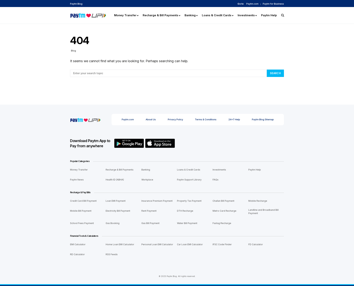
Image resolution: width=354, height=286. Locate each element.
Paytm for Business (273, 4)
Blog (73, 50)
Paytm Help (254, 169)
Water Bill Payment (187, 223)
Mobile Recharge (257, 200)
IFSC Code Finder (222, 244)
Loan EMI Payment (116, 200)
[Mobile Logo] (88, 15)
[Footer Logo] (85, 119)
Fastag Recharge (222, 223)
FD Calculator (255, 244)
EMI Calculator (78, 244)
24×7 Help (234, 119)
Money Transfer (79, 169)
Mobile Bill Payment (80, 210)
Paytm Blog (76, 4)
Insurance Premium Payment (157, 200)
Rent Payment (149, 210)
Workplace (147, 179)
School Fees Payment (82, 223)
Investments (219, 169)
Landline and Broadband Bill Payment (263, 212)
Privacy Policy (175, 119)
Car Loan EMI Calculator (190, 244)
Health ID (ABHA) (115, 179)
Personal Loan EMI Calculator (157, 244)
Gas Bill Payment (150, 223)
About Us (151, 119)
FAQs (215, 179)
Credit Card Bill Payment (83, 200)
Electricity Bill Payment (118, 210)
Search (275, 73)
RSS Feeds (112, 254)
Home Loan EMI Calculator (120, 244)
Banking (145, 169)
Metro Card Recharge (224, 210)
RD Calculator (77, 254)
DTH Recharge (185, 210)
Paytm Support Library (189, 179)
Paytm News (77, 179)
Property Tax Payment (189, 200)
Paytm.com (252, 4)
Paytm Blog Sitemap (263, 119)
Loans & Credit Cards (188, 169)
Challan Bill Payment (223, 200)
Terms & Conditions (205, 119)
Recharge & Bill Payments (119, 169)
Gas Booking (112, 223)
